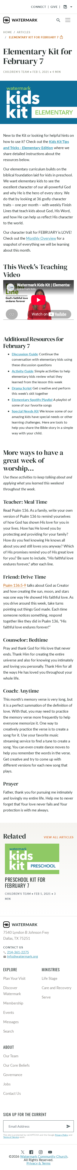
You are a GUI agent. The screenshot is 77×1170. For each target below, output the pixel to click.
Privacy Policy (61, 1134)
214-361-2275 (18, 952)
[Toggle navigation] (68, 20)
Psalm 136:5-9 (14, 585)
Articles (23, 32)
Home (7, 32)
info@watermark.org (22, 956)
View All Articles (59, 837)
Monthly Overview (41, 238)
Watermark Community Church (43, 1156)
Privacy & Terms (38, 1163)
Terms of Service (11, 1136)
